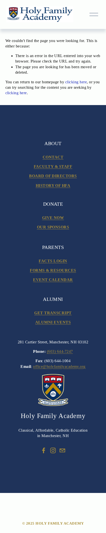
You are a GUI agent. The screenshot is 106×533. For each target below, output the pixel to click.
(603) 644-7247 (60, 351)
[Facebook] (44, 450)
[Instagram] (53, 450)
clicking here (76, 82)
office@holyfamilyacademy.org (59, 366)
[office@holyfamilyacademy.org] (62, 450)
